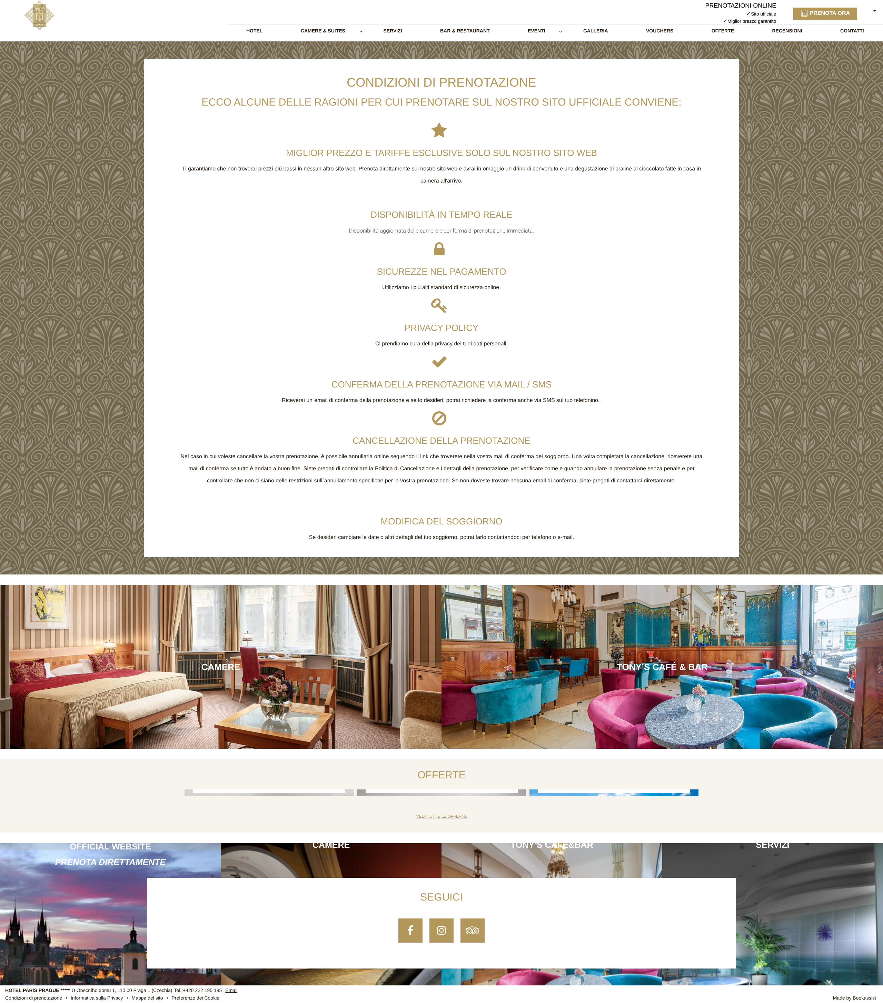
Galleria (595, 31)
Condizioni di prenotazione (33, 998)
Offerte (723, 31)
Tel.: (198, 990)
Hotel (254, 31)
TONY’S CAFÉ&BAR (551, 845)
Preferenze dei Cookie (196, 998)
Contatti (852, 31)
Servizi (392, 31)
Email (231, 990)
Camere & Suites (323, 31)
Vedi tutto (221, 670)
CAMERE (331, 845)
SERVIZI (773, 845)
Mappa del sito (147, 998)
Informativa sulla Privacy (97, 998)
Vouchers (659, 31)
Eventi (536, 31)
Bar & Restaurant (465, 31)
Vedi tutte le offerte (441, 816)
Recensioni (787, 31)
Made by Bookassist (854, 998)
